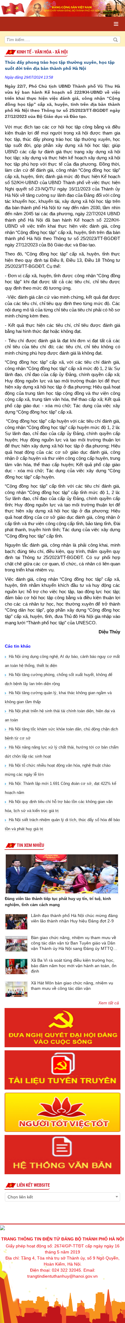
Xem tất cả (108, 1002)
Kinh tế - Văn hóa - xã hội (42, 52)
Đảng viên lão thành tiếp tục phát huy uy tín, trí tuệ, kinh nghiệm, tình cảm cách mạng (58, 901)
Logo (30, 18)
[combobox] (62, 1196)
